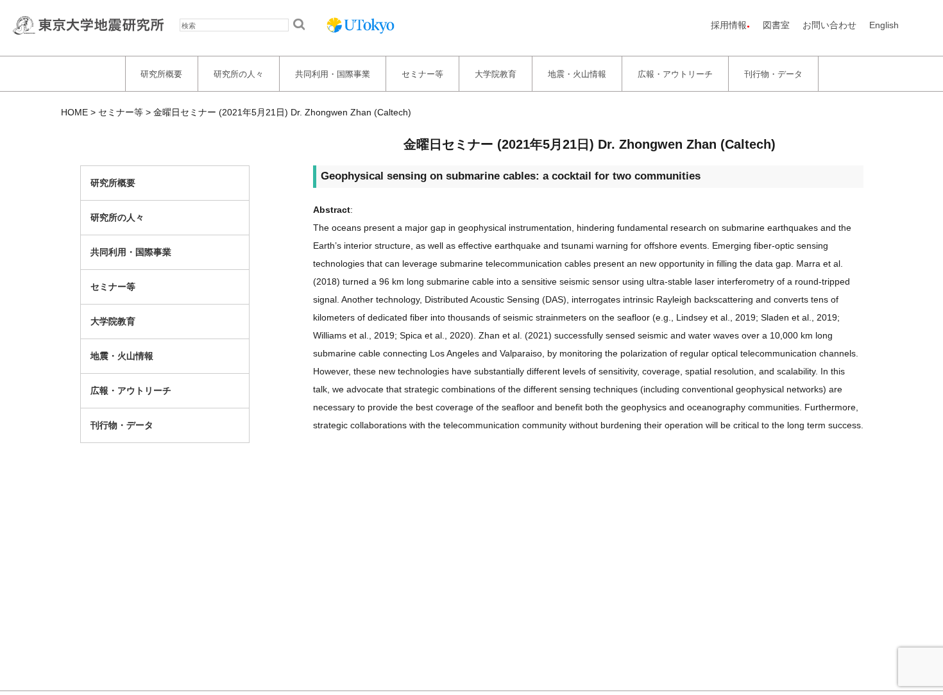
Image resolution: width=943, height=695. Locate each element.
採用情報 (729, 25)
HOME (74, 112)
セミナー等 (422, 73)
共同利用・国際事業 (332, 73)
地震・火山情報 (577, 73)
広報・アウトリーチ (675, 73)
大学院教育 (495, 73)
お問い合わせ (829, 25)
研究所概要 (161, 73)
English (884, 25)
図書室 (776, 25)
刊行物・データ (773, 73)
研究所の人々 (239, 73)
